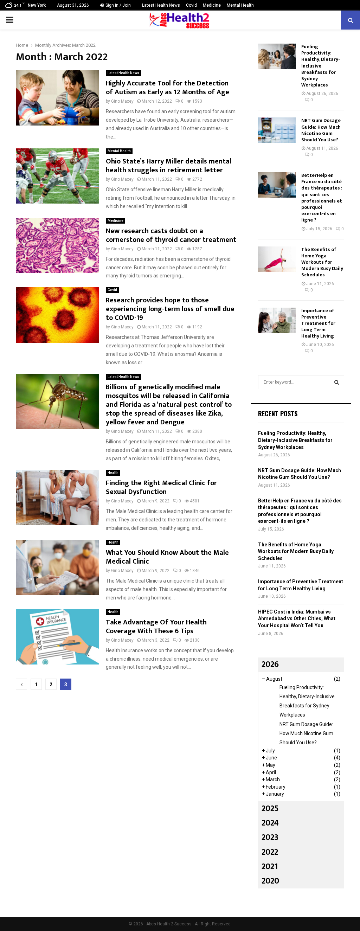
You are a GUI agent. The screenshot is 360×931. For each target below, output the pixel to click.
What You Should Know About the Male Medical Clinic (167, 557)
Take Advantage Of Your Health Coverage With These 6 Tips (156, 626)
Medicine (212, 5)
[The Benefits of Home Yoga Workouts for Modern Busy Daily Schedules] (277, 259)
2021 (270, 867)
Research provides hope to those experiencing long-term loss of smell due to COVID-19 (170, 309)
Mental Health (240, 5)
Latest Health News (161, 5)
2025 (270, 809)
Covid (191, 5)
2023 (270, 837)
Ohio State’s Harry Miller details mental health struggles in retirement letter (168, 165)
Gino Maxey (122, 101)
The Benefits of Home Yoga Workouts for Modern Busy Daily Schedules (322, 262)
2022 (270, 852)
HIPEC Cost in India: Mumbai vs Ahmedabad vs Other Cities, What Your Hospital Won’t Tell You (296, 618)
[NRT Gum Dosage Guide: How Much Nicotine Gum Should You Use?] (277, 130)
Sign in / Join (117, 5)
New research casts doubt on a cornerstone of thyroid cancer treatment (171, 235)
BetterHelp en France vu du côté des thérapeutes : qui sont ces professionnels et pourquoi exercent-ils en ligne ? (321, 197)
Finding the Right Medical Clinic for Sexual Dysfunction (161, 487)
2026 (270, 664)
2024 (270, 823)
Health (113, 473)
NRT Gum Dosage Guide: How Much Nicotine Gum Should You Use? (321, 130)
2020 (270, 881)
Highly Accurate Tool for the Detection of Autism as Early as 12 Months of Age (167, 87)
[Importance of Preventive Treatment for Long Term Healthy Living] (277, 320)
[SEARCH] (336, 382)
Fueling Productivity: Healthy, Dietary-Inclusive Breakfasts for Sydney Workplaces (320, 66)
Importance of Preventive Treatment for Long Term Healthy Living (318, 323)
